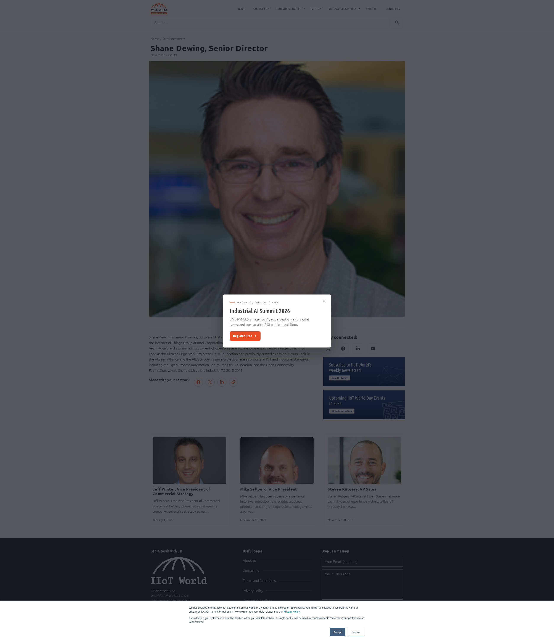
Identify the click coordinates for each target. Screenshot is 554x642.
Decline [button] (355, 632)
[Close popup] (324, 301)
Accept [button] (337, 632)
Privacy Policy (291, 611)
